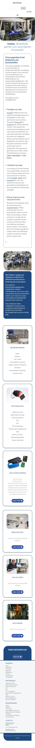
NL (27, 12)
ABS (17, 432)
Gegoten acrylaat (17, 412)
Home (7, 666)
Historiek (8, 671)
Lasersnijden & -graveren (17, 362)
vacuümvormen (12, 208)
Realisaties (8, 667)
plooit (20, 178)
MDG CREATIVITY (17, 736)
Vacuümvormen (17, 373)
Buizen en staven (17, 435)
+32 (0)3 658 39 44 (12, 727)
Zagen (17, 354)
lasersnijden (16, 155)
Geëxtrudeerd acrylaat (17, 415)
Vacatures (8, 669)
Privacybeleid (9, 676)
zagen (9, 155)
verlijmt (14, 178)
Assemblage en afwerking (17, 370)
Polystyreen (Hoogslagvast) (17, 429)
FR (29, 12)
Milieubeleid (9, 672)
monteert (10, 180)
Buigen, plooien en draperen (17, 365)
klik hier (17, 657)
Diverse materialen (17, 440)
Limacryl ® (18, 122)
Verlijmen (17, 368)
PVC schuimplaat (17, 426)
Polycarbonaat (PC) (17, 418)
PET (17, 421)
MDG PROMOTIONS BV (26, 736)
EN (31, 12)
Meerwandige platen (17, 437)
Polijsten (17, 356)
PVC (17, 423)
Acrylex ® (10, 125)
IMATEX (17, 738)
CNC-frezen (17, 359)
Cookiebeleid (9, 677)
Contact (8, 674)
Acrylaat (10, 113)
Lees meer (17, 501)
